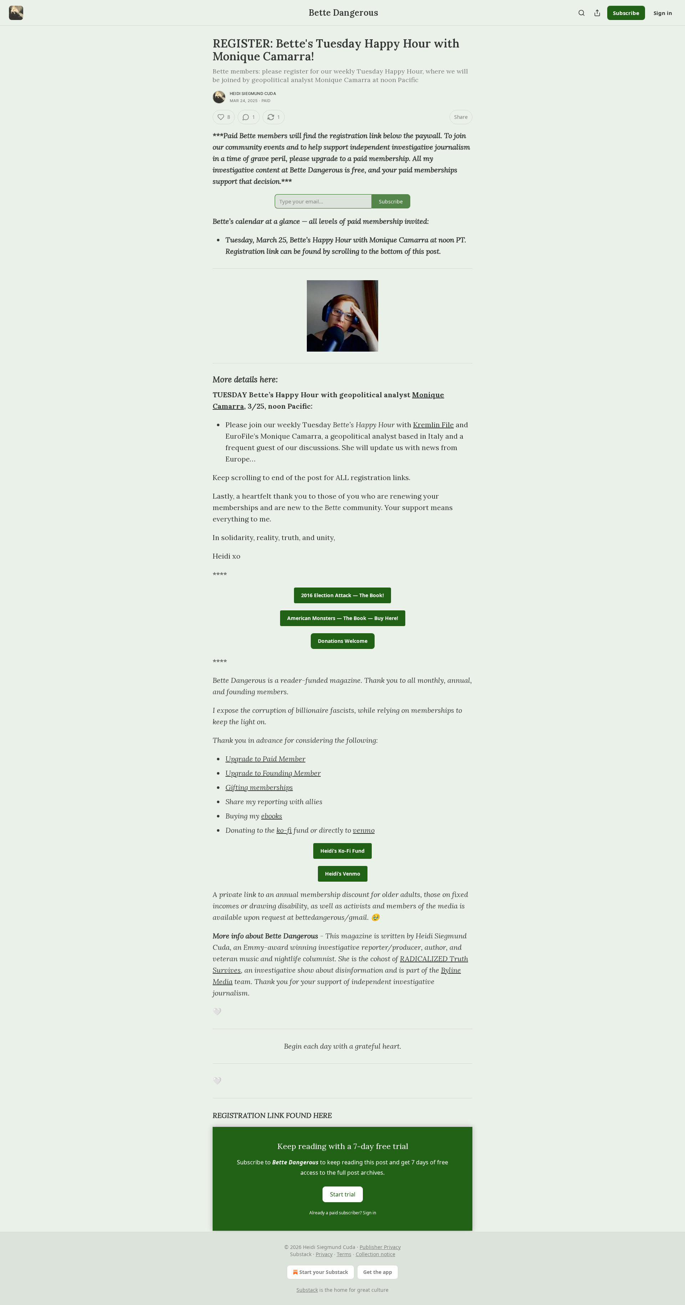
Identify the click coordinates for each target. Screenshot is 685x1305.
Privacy (324, 1254)
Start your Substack (323, 1272)
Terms (344, 1254)
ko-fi (284, 830)
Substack (307, 1289)
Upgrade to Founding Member (273, 773)
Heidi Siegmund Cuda (253, 93)
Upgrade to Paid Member (265, 758)
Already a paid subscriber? (342, 1213)
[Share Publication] (597, 13)
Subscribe (626, 12)
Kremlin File (433, 424)
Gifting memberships (259, 787)
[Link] (202, 379)
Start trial (342, 1194)
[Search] (581, 13)
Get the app (377, 1272)
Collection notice (375, 1254)
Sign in (663, 12)
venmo (364, 830)
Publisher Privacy (380, 1247)
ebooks (271, 815)
